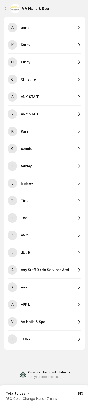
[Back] (5, 8)
